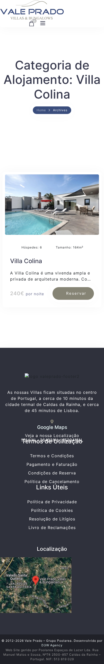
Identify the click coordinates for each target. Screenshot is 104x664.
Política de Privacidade (52, 501)
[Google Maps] (52, 421)
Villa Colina (26, 261)
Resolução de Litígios (52, 518)
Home (41, 110)
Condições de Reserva (52, 472)
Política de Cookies (52, 510)
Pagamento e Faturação (52, 464)
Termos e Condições (52, 455)
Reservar (76, 293)
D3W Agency (52, 645)
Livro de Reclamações (52, 527)
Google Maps (52, 427)
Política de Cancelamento (52, 481)
